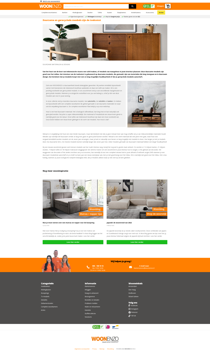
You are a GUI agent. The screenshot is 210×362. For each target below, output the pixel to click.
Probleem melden (91, 303)
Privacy (94, 349)
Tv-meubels (45, 296)
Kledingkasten (77, 12)
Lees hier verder (73, 242)
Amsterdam (133, 286)
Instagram (134, 309)
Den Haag (132, 290)
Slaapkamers (121, 12)
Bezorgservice (90, 296)
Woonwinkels (135, 283)
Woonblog (110, 349)
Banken (64, 12)
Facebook (133, 305)
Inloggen (88, 290)
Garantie (88, 310)
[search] (132, 6)
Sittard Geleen (133, 296)
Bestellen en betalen (92, 300)
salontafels (91, 101)
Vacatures (88, 317)
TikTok (133, 316)
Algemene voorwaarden (82, 349)
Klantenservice (90, 286)
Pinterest (134, 312)
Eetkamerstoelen (47, 303)
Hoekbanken (45, 286)
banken (110, 101)
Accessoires (150, 12)
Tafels (100, 12)
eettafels (102, 101)
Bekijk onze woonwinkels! (51, 1)
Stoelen (90, 12)
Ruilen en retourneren (92, 307)
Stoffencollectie (90, 313)
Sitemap (101, 349)
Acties (161, 12)
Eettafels (44, 300)
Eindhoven (132, 293)
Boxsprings (45, 293)
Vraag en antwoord (91, 293)
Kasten (109, 12)
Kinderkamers (136, 12)
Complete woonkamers (49, 12)
